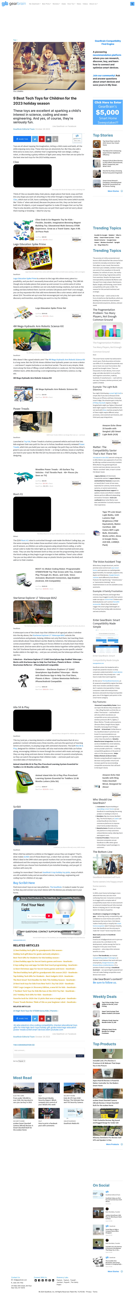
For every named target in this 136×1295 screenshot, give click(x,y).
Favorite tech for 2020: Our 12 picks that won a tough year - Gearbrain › (45, 998)
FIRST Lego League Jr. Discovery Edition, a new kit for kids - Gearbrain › (45, 987)
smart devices (38, 1030)
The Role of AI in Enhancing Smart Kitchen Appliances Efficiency (112, 153)
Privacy (88, 1292)
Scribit (27, 856)
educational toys (69, 1025)
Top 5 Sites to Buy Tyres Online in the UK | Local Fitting (110, 1004)
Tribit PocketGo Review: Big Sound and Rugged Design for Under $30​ (106, 1121)
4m (14, 1025)
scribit (29, 1030)
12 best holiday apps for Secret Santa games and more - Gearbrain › (43, 961)
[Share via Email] (48, 139)
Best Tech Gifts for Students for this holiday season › (36, 957)
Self (40, 1096)
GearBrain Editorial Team (24, 129)
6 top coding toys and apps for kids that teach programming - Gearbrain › (45, 965)
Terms (95, 1292)
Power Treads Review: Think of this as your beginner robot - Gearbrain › (45, 1002)
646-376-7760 (18, 1283)
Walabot (111, 235)
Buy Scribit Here (24, 883)
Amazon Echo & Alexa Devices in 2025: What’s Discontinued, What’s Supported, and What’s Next (113, 163)
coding (37, 1025)
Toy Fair (27, 441)
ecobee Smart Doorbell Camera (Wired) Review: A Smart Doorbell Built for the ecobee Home (23, 1126)
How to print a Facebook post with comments (47, 1124)
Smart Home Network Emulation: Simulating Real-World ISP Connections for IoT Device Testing (112, 183)
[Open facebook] (39, 1280)
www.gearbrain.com (98, 663)
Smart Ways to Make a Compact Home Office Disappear (112, 1231)
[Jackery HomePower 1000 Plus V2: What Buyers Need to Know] (98, 1213)
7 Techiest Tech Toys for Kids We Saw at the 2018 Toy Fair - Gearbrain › (44, 991)
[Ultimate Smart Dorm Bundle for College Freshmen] (96, 1031)
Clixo (15, 199)
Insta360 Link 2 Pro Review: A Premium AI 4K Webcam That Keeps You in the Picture (106, 1063)
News (79, 4)
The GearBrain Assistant (110, 681)
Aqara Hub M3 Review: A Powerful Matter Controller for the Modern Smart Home (106, 1083)
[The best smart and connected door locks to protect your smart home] (97, 144)
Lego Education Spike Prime (25, 278)
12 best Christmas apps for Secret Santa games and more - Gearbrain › (44, 968)
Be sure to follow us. (105, 982)
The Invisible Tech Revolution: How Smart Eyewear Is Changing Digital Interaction (114, 1262)
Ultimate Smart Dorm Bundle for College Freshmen (109, 1031)
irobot (59, 1027)
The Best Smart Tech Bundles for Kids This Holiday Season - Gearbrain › (44, 980)
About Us (92, 4)
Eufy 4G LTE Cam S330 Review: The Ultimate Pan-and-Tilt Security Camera (74, 1100)
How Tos (70, 4)
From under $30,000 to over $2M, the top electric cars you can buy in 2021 (23, 1100)
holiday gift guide (48, 1027)
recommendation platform (107, 55)
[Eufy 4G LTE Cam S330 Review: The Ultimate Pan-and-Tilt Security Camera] (74, 1088)
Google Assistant (108, 963)
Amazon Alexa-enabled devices (103, 965)
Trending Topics (107, 228)
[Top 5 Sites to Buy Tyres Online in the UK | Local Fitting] (96, 1004)
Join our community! (104, 75)
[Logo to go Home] (14, 4)
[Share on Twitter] (35, 139)
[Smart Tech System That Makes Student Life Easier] (96, 1013)
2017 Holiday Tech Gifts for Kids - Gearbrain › (32, 994)
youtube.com (57, 1030)
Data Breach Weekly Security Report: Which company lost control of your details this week (47, 1101)
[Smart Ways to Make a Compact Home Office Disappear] (98, 1230)
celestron (24, 1025)
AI (102, 729)
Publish (80, 1056)
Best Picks (46, 4)
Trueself (73, 1280)
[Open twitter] (36, 1280)
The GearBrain (56, 887)
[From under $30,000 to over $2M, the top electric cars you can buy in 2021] (23, 1088)
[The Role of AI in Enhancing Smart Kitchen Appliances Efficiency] (97, 154)
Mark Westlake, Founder (113, 1212)
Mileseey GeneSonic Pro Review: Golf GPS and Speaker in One (107, 1138)
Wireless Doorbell (107, 242)
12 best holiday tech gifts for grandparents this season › (38, 950)
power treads (19, 1030)
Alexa (104, 410)
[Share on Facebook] (22, 139)
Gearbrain (112, 1226)
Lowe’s (116, 819)
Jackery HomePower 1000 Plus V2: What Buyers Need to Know (114, 1216)
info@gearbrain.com (20, 1280)
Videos (85, 4)
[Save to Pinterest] (42, 139)
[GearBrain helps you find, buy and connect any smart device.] (98, 1195)
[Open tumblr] (50, 1280)
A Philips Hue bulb (99, 403)
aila (18, 1025)
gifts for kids (19, 1027)
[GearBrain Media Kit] (74, 1113)
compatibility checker (51, 1025)
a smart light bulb (115, 393)
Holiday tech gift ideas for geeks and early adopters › (36, 954)
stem (48, 1030)
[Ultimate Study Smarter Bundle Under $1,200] (96, 1022)
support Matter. (114, 478)
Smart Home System (107, 237)
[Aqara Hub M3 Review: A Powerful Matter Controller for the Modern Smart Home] (108, 1073)
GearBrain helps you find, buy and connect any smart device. (114, 1199)
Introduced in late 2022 (101, 457)
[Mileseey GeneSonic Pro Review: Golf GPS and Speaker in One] (108, 1131)
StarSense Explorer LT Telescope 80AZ (49, 635)
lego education (69, 1027)
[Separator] (55, 139)
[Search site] (132, 4)
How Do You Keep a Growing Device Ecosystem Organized (112, 172)
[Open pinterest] (43, 1280)
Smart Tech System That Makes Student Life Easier (111, 1012)
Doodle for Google (100, 235)
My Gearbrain (34, 4)
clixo (32, 1025)
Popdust (59, 1280)
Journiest (60, 1282)
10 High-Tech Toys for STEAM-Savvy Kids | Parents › (35, 1010)
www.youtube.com (19, 940)
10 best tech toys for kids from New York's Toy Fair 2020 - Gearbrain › (44, 983)
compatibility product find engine (104, 958)
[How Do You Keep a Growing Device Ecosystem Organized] (97, 174)
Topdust (66, 1280)
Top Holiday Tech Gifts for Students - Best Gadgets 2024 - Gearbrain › (43, 976)
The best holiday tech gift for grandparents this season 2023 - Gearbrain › (45, 972)
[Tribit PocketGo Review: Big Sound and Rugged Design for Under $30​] (108, 1113)
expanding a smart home (105, 809)
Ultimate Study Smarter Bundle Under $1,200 (110, 1021)
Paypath (66, 1282)
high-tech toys (32, 1027)
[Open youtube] (46, 1280)
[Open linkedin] (53, 1280)
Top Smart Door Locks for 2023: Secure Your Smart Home (111, 143)
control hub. (109, 599)
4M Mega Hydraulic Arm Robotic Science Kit (67, 359)
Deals (64, 4)
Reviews (56, 4)
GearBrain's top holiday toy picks (56, 872)
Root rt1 (24, 540)
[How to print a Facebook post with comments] (49, 1113)
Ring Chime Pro (103, 245)
